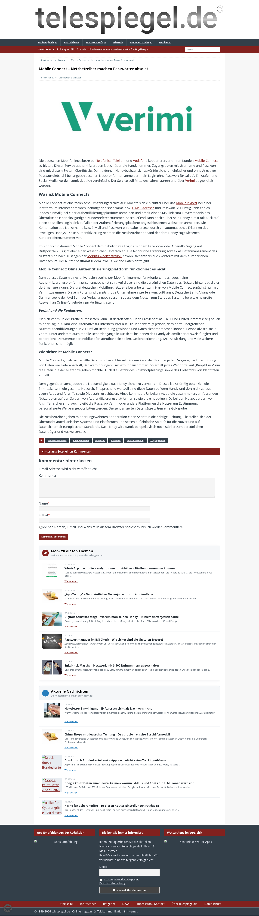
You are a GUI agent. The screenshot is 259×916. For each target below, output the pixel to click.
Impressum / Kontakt (151, 904)
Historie (118, 42)
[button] (8, 908)
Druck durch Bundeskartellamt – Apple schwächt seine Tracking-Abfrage (115, 760)
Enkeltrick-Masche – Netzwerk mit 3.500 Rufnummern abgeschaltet (111, 665)
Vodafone (140, 160)
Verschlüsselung (135, 440)
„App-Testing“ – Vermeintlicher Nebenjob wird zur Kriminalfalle (108, 594)
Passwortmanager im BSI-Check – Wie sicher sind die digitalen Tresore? (113, 640)
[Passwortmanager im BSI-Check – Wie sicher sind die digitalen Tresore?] (52, 641)
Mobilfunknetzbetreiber (104, 256)
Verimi (190, 180)
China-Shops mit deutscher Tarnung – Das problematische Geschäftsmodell (117, 734)
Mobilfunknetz (186, 203)
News (126, 904)
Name (43, 503)
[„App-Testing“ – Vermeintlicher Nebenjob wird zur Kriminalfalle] (52, 596)
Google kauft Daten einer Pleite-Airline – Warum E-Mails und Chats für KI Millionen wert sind (129, 783)
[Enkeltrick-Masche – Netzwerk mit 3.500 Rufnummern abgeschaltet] (52, 667)
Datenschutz (212, 904)
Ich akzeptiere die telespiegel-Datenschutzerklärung (119, 881)
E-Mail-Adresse (143, 208)
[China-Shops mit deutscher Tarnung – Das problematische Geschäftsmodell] (52, 736)
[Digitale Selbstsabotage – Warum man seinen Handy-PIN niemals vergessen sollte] (52, 619)
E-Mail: (103, 866)
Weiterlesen (71, 581)
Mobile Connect (206, 160)
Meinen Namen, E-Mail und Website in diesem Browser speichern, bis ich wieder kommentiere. (113, 527)
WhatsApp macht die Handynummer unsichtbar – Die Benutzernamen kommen (120, 568)
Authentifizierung (57, 440)
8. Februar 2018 (49, 77)
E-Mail (43, 515)
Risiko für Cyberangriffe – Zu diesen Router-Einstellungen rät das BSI (112, 806)
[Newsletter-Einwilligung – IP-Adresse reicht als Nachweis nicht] (52, 710)
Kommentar (47, 475)
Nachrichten (71, 42)
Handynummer (81, 440)
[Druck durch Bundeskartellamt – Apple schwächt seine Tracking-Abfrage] (52, 762)
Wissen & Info (94, 42)
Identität (100, 440)
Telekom (119, 160)
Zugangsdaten (157, 440)
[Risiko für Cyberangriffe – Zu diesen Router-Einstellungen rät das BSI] (52, 807)
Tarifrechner (88, 904)
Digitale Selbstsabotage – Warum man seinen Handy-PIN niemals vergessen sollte (121, 617)
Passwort (116, 440)
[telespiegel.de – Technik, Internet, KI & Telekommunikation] (129, 19)
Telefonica (104, 160)
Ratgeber (109, 904)
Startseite (66, 904)
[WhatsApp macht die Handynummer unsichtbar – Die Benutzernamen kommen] (52, 570)
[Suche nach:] (202, 49)
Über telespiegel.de (184, 904)
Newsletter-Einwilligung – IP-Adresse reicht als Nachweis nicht (108, 708)
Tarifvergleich (46, 42)
